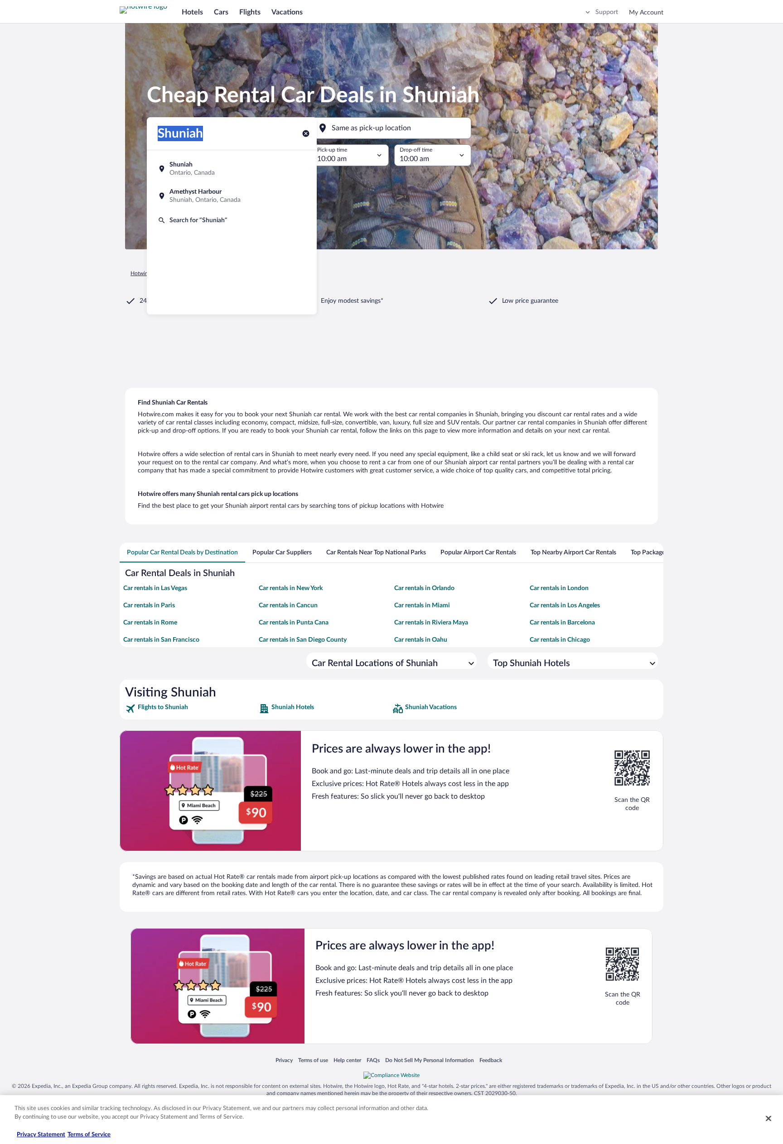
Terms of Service (89, 1135)
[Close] (768, 1118)
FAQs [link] (373, 1060)
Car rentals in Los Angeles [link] (565, 605)
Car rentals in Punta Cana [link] (294, 623)
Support (606, 12)
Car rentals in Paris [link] (149, 605)
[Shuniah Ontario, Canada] (232, 168)
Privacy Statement (41, 1135)
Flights (250, 12)
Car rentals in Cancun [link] (288, 605)
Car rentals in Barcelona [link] (562, 623)
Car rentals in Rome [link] (150, 623)
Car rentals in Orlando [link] (424, 588)
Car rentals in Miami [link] (422, 605)
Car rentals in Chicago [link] (560, 640)
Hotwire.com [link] (145, 273)
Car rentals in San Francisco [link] (161, 640)
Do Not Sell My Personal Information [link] (429, 1060)
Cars (221, 12)
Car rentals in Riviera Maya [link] (431, 623)
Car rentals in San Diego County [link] (303, 640)
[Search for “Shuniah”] (232, 220)
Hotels (192, 12)
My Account (646, 13)
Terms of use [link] (313, 1060)
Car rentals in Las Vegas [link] (155, 588)
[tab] (182, 552)
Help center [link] (347, 1060)
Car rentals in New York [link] (291, 588)
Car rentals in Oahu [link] (420, 640)
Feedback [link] (490, 1060)
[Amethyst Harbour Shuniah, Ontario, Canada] (232, 196)
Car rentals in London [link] (559, 588)
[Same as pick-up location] (391, 128)
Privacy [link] (284, 1060)
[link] (191, 708)
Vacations (287, 12)
